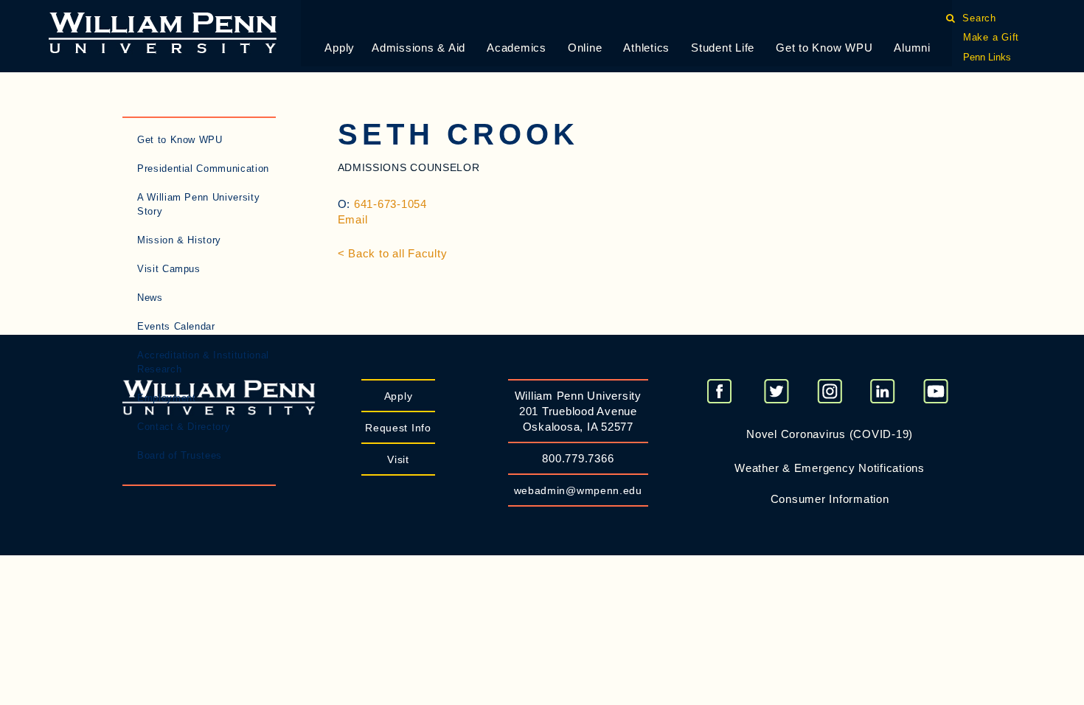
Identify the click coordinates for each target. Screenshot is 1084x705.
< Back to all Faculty (393, 253)
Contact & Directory (183, 426)
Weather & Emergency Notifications (829, 468)
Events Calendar (176, 326)
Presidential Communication (203, 168)
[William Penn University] (162, 31)
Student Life (722, 47)
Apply (339, 47)
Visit (398, 459)
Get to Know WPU (824, 47)
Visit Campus (169, 268)
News (150, 297)
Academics (516, 47)
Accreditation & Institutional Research (203, 362)
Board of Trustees (179, 455)
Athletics (646, 47)
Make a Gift (991, 37)
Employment (166, 397)
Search (979, 18)
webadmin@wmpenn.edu (578, 490)
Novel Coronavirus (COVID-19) (829, 434)
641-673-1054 (390, 204)
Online (585, 47)
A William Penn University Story (198, 204)
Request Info (398, 428)
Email (353, 219)
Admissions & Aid (418, 47)
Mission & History (179, 240)
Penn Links (987, 57)
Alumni (912, 47)
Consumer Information (830, 499)
